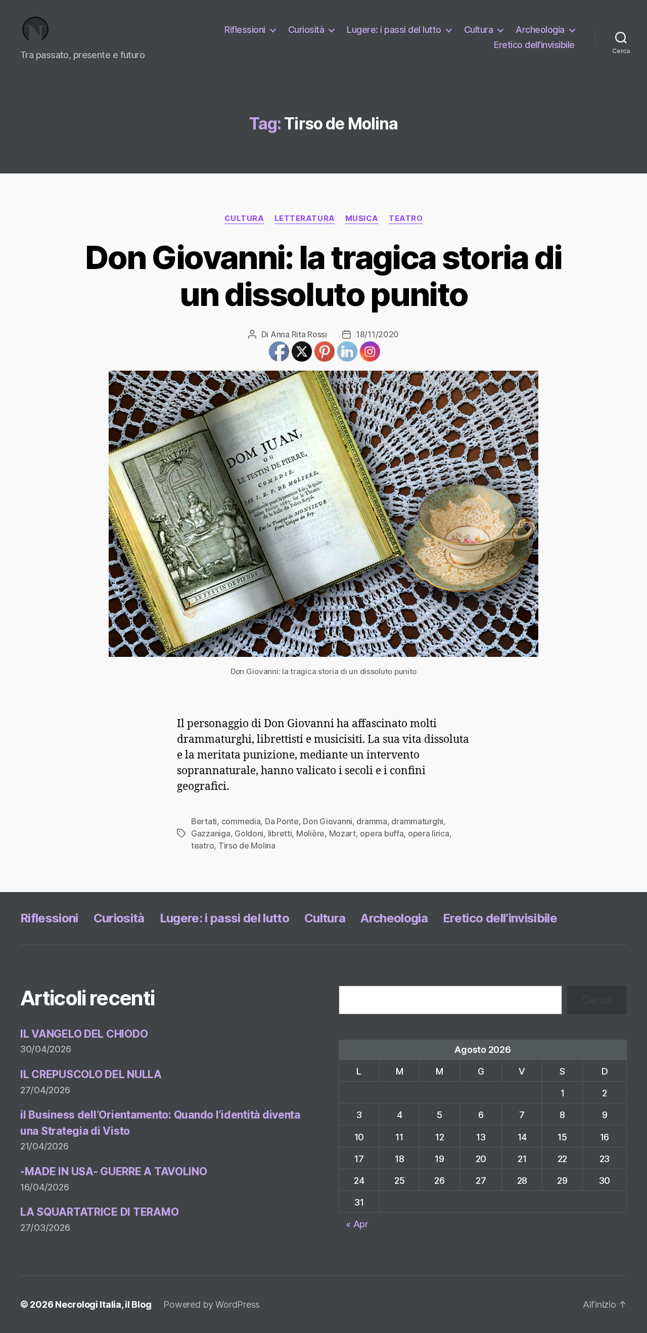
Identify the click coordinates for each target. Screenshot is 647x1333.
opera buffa (381, 833)
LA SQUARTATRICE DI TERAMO (99, 1212)
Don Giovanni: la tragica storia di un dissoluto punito (323, 276)
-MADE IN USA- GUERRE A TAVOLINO (113, 1171)
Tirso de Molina (246, 845)
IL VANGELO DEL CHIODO (84, 1034)
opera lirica (428, 833)
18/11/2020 (377, 334)
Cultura (478, 29)
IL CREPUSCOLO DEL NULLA (91, 1074)
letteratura (304, 218)
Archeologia (540, 29)
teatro (406, 218)
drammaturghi (417, 821)
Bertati (204, 821)
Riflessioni (244, 29)
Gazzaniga (210, 833)
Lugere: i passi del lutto (394, 29)
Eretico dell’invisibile (534, 44)
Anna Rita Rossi (298, 334)
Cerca (597, 1000)
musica (362, 218)
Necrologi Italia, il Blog (103, 1304)
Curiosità (306, 29)
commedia (241, 821)
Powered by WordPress (211, 1304)
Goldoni (249, 833)
